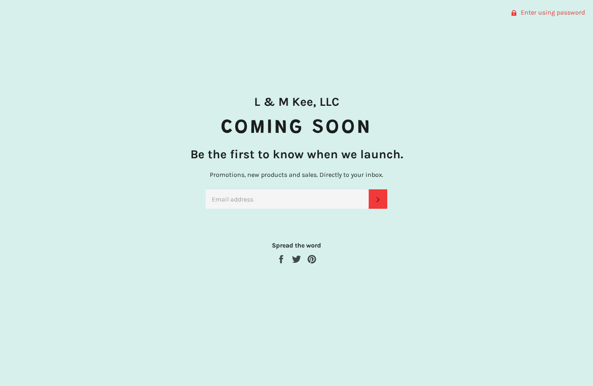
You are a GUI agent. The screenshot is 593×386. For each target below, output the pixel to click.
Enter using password (552, 12)
